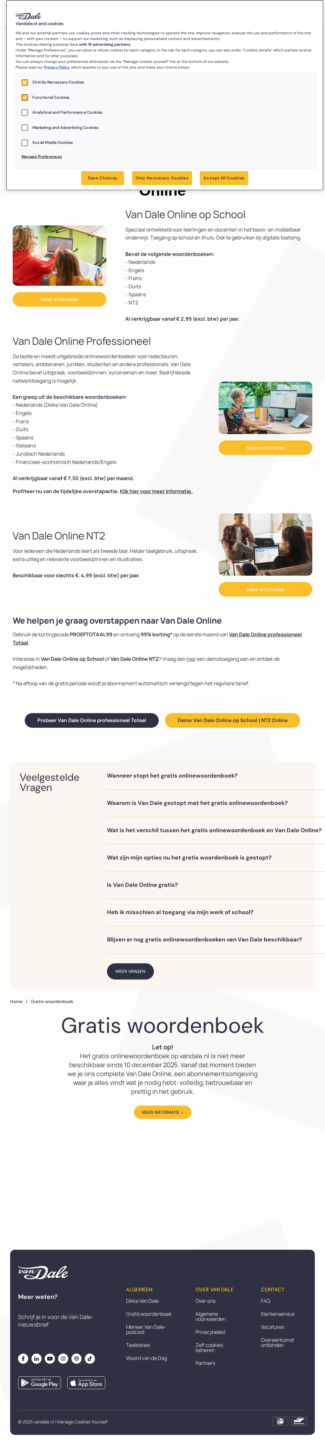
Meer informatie (59, 299)
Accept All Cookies (224, 178)
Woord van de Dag (146, 1358)
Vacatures (272, 1326)
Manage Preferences (42, 156)
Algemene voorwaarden (211, 1316)
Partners (205, 1363)
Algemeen (139, 1290)
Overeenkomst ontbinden (277, 1342)
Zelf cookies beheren (209, 1347)
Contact (272, 1290)
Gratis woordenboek (149, 1313)
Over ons (206, 1300)
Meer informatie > (162, 1112)
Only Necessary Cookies (162, 178)
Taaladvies (138, 1344)
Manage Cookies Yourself (82, 1422)
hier (191, 658)
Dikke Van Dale (142, 1300)
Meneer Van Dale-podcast (146, 1329)
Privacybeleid (210, 1331)
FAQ (265, 1300)
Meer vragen (130, 971)
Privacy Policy (57, 67)
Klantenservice (278, 1313)
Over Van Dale (215, 1290)
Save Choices (102, 178)
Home (19, 1001)
